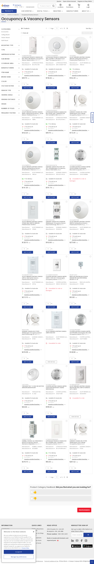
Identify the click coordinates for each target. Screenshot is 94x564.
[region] (18, 546)
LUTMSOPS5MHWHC (52, 439)
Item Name (5, 72)
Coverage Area (7, 63)
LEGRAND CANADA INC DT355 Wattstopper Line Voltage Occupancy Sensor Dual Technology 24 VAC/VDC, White (79, 443)
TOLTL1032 (25, 384)
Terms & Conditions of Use (51, 561)
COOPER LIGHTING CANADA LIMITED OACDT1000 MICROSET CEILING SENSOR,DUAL (56, 387)
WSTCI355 (73, 110)
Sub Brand (5, 59)
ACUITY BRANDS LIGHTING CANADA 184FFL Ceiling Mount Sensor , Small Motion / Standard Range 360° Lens (33, 113)
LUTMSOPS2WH (26, 55)
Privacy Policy (25, 548)
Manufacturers (72, 11)
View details (51, 362)
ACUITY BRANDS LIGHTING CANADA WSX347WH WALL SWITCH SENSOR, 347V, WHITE (80, 387)
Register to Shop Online (85, 1)
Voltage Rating (7, 86)
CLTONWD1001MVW (52, 275)
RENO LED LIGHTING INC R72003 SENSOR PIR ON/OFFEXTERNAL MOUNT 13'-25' (79, 278)
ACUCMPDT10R (74, 220)
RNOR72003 (73, 275)
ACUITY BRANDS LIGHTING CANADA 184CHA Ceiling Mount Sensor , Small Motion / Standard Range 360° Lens (32, 169)
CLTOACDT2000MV (76, 165)
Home (3, 15)
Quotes (59, 1)
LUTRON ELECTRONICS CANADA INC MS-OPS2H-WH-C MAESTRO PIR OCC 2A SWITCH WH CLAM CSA (56, 113)
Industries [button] (57, 11)
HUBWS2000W (26, 439)
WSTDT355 (73, 439)
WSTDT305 (25, 330)
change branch (30, 7)
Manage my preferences (19, 557)
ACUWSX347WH (74, 384)
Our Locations (36, 538)
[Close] (34, 532)
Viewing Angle (7, 95)
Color (4, 81)
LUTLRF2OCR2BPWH (52, 55)
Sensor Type (6, 90)
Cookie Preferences (38, 561)
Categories (6, 29)
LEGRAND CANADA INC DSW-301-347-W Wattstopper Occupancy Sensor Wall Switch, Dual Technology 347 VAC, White (55, 169)
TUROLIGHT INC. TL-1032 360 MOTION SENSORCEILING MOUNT (33, 386)
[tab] (10, 29)
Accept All (18, 552)
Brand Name (6, 77)
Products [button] (9, 11)
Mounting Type (7, 45)
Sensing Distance (8, 99)
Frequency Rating (8, 113)
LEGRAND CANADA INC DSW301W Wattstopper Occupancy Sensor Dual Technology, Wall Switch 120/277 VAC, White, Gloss (56, 224)
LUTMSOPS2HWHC (51, 110)
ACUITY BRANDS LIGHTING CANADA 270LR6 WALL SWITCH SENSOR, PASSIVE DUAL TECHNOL (32, 223)
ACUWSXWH (49, 330)
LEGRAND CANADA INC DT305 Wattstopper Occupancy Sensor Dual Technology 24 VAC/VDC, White (32, 334)
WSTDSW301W (50, 220)
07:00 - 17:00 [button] (18, 7)
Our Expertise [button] (26, 11)
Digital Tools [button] (42, 11)
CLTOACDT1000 (50, 384)
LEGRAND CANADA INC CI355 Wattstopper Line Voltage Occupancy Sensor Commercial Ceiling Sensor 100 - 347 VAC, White (80, 114)
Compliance (5, 529)
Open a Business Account (37, 529)
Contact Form (36, 543)
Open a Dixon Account (69, 1)
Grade (3, 104)
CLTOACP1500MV (75, 330)
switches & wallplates (13, 15)
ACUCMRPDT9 (26, 165)
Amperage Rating (8, 54)
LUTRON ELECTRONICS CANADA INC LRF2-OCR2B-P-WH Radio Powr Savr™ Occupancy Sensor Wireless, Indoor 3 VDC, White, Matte (57, 59)
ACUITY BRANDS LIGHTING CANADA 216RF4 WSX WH (56, 332)
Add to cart (27, 87)
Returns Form (36, 540)
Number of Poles (7, 108)
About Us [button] (85, 11)
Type (3, 50)
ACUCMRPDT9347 (27, 110)
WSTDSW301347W (51, 165)
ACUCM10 (73, 55)
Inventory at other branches (32, 75)
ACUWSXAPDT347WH (28, 220)
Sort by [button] (88, 28)
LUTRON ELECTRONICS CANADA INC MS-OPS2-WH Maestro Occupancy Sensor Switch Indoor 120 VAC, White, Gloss (32, 59)
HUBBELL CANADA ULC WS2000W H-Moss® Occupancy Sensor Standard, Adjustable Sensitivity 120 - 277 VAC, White (33, 443)
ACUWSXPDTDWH (27, 275)
